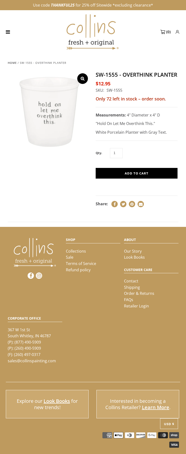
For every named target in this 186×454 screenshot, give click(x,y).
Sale (69, 257)
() (168, 31)
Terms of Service (81, 263)
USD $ (169, 424)
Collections (76, 251)
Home (12, 63)
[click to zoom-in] (82, 78)
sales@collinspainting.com (32, 360)
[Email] (141, 204)
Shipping (132, 287)
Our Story (133, 251)
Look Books (134, 257)
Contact (131, 281)
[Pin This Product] (132, 204)
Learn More (155, 407)
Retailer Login (136, 306)
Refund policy (78, 269)
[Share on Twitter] (123, 204)
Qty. (99, 153)
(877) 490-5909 (28, 342)
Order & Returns (139, 293)
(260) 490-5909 (28, 348)
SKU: (100, 90)
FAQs (128, 299)
